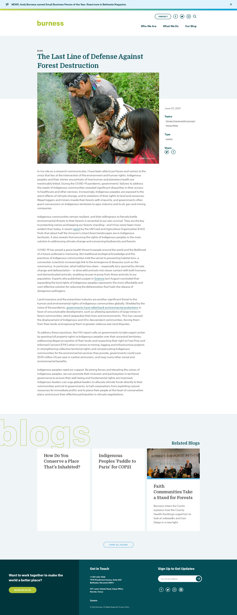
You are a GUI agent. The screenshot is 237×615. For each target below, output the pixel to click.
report (77, 229)
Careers (93, 600)
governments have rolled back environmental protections (102, 307)
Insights (169, 139)
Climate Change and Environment (180, 121)
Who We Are (148, 26)
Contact (163, 16)
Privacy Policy (124, 607)
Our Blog (190, 26)
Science (99, 278)
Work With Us (22, 590)
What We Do (171, 26)
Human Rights (172, 125)
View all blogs (118, 544)
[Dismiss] (231, 4)
